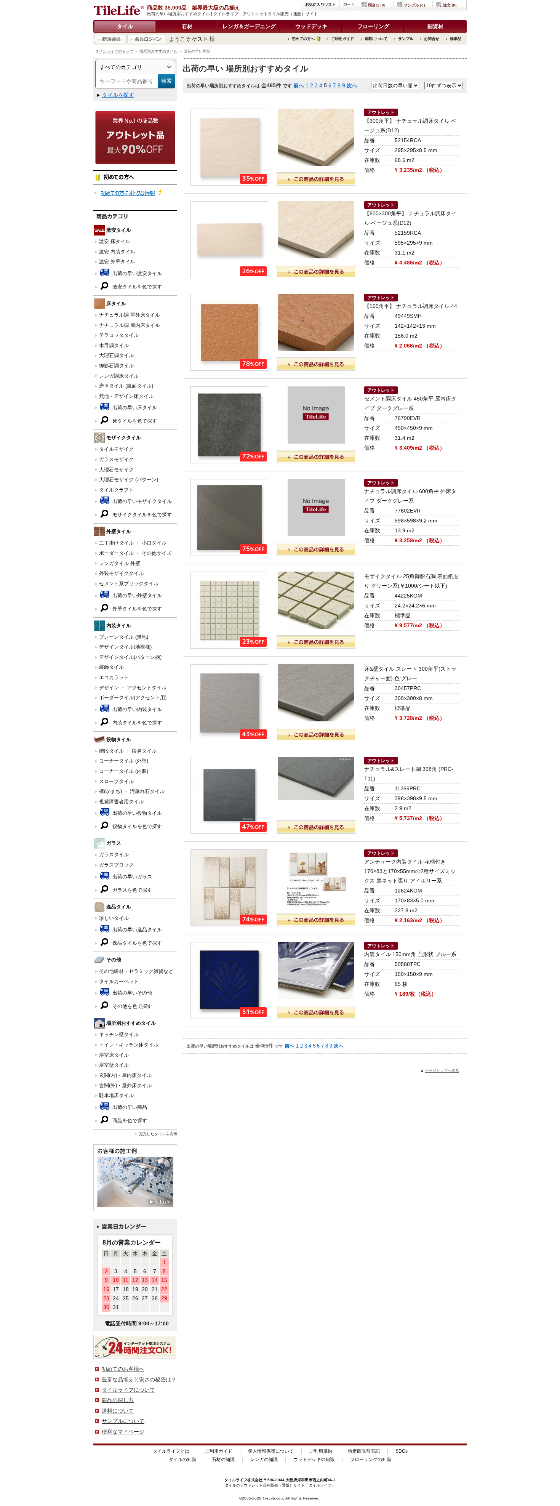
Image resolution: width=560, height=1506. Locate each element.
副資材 (435, 26)
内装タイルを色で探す (136, 723)
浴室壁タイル (114, 1065)
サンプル (405, 39)
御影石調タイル (116, 365)
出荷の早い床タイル (134, 407)
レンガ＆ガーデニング (249, 26)
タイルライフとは (171, 1451)
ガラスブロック (116, 865)
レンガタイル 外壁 (119, 563)
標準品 (455, 39)
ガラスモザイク (116, 459)
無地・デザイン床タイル (126, 396)
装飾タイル (111, 667)
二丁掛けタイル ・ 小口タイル (132, 543)
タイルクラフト (116, 490)
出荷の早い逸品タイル (136, 929)
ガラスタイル (114, 854)
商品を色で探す (129, 1120)
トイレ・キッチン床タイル (128, 1045)
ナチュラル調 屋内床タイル (129, 325)
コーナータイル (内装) (123, 771)
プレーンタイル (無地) (123, 637)
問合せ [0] (376, 5)
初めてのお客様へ (123, 1369)
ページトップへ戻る (442, 1071)
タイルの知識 (182, 1459)
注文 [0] (449, 5)
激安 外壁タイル (117, 261)
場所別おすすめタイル (158, 51)
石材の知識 (223, 1459)
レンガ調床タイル (119, 376)
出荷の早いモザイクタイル (141, 501)
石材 (187, 26)
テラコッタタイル (119, 335)
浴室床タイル (114, 1055)
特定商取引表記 (364, 1451)
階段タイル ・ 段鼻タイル (128, 751)
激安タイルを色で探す (136, 287)
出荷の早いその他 (131, 993)
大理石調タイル (116, 355)
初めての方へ (303, 39)
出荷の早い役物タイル (136, 813)
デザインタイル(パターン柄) (130, 657)
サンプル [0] (414, 5)
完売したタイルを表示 (158, 1134)
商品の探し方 (118, 1400)
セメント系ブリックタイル (128, 583)
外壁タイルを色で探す (136, 609)
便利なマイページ (123, 1432)
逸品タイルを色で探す (136, 943)
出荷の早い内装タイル (136, 709)
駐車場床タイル (116, 1095)
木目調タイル (114, 345)
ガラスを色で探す (131, 890)
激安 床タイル (114, 241)
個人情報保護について (271, 1451)
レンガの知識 (264, 1459)
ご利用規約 (320, 1451)
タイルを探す (118, 95)
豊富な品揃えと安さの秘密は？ (139, 1379)
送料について (376, 39)
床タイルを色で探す (134, 421)
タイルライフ (235, 1480)
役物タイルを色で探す (136, 826)
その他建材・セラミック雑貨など (136, 971)
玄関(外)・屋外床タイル (125, 1085)
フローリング (373, 26)
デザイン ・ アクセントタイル (132, 688)
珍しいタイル (114, 918)
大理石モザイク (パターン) (128, 479)
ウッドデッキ (311, 26)
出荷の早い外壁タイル (136, 595)
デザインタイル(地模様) (125, 647)
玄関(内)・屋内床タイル (125, 1075)
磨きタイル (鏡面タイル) (126, 386)
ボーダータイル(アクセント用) (132, 697)
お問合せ (431, 39)
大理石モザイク (116, 470)
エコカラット (114, 677)
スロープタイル (116, 781)
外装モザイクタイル (121, 573)
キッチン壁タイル (119, 1034)
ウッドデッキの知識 (313, 1459)
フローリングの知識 (370, 1459)
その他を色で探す (131, 1006)
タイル (125, 26)
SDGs (401, 1451)
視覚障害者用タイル (121, 801)
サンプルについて (123, 1421)
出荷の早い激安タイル (136, 273)
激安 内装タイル (117, 252)
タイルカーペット (119, 981)
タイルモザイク (116, 449)
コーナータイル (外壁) (123, 761)
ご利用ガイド (342, 39)
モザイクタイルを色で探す (141, 514)
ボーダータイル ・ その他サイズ (135, 553)
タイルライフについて (128, 1390)
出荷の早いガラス (131, 877)
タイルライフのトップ (114, 51)
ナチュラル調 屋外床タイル (129, 315)
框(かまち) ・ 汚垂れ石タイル (132, 791)
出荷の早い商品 (129, 1107)
